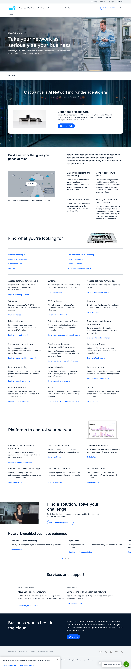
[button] (31, 184)
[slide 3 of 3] (68, 558)
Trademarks (62, 660)
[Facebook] (100, 652)
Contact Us (23, 652)
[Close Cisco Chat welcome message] (100, 662)
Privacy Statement (9, 665)
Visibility (11, 268)
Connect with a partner (45, 652)
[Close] (57, 659)
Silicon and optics (75, 264)
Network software (15, 264)
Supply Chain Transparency (77, 660)
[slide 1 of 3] (62, 558)
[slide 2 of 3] (65, 558)
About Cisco (12, 652)
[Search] (121, 7)
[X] (106, 652)
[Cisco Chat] (126, 664)
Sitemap (90, 660)
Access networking (15, 255)
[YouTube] (116, 652)
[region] (30, 663)
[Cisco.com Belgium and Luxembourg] (12, 8)
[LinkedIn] (111, 652)
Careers (32, 652)
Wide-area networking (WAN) (79, 268)
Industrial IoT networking (17, 259)
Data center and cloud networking (81, 255)
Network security (74, 259)
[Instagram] (122, 652)
